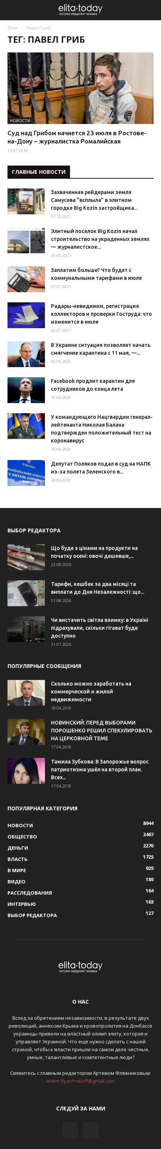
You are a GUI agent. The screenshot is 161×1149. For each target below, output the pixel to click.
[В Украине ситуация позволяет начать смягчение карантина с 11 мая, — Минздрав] (26, 354)
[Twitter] (90, 1130)
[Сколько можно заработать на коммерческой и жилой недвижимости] (26, 693)
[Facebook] (70, 1130)
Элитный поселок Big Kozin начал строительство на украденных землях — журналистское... (100, 239)
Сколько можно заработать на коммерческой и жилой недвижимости (91, 691)
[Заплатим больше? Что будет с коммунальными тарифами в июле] (26, 279)
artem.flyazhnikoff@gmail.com (80, 1080)
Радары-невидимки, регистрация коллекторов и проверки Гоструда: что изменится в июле (101, 314)
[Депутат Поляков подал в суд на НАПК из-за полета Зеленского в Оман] (26, 473)
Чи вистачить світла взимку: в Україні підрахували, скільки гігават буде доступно (99, 628)
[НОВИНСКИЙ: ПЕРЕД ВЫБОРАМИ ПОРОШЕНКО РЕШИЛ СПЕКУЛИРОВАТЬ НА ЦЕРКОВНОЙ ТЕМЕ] (26, 732)
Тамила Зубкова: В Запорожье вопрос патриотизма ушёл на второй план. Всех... (100, 769)
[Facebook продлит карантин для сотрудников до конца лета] (26, 390)
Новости (20, 120)
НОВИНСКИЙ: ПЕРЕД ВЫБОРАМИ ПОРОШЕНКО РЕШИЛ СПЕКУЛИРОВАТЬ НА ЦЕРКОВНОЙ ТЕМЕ (101, 730)
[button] (150, 10)
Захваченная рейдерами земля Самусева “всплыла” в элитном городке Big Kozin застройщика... (94, 200)
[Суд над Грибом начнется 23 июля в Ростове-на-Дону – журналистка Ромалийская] (80, 88)
